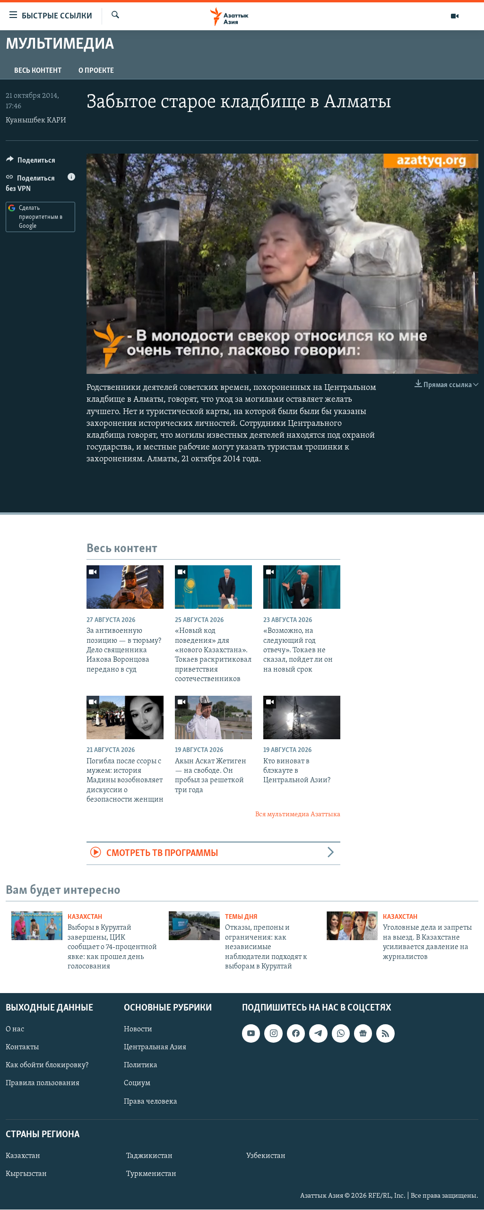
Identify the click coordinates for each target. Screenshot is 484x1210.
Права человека (150, 1102)
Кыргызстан (26, 1174)
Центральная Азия (155, 1048)
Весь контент (37, 71)
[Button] (30, 163)
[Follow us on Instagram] (273, 1034)
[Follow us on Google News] (363, 1034)
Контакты (22, 1048)
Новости (138, 1030)
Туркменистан (151, 1174)
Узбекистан (265, 1156)
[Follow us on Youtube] (251, 1034)
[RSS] (385, 1034)
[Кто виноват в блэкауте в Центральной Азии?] (301, 717)
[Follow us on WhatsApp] (341, 1034)
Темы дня (241, 917)
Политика (140, 1066)
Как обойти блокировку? (47, 1066)
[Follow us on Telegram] (318, 1034)
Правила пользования (42, 1084)
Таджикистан (149, 1156)
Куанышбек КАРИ (36, 120)
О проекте (96, 71)
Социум (137, 1084)
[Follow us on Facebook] (296, 1034)
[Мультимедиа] (455, 16)
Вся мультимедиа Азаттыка (297, 814)
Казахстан (85, 917)
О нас (15, 1030)
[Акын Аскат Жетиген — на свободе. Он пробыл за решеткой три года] (213, 717)
